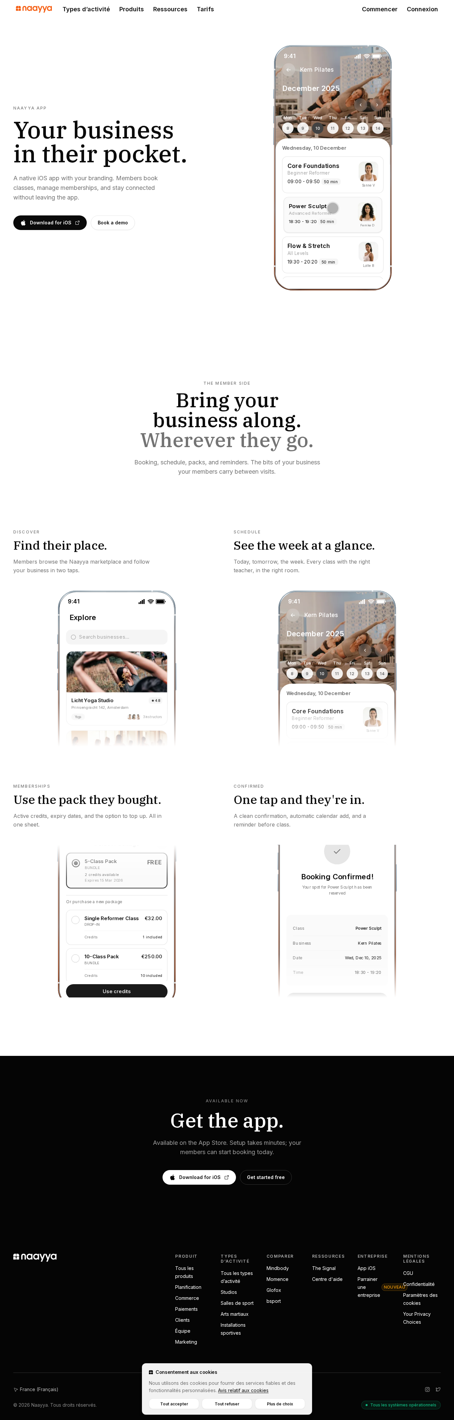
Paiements (186, 1309)
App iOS (367, 1268)
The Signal (324, 1268)
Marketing (186, 1342)
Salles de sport (237, 1303)
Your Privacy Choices (417, 1318)
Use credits (117, 991)
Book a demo (113, 222)
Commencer (379, 9)
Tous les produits (184, 1272)
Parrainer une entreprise (381, 1287)
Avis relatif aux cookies (243, 1390)
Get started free (266, 1177)
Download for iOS (50, 222)
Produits (131, 9)
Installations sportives (233, 1329)
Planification (188, 1287)
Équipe (182, 1331)
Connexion (422, 9)
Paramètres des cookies (420, 1299)
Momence (277, 1279)
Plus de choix (280, 1403)
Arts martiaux (235, 1314)
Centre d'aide (327, 1279)
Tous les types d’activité (237, 1277)
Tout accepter (174, 1403)
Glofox (274, 1290)
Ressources (170, 9)
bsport (274, 1301)
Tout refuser (227, 1403)
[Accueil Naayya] (34, 9)
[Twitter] (438, 1389)
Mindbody (278, 1268)
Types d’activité (86, 9)
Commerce (187, 1298)
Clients (182, 1320)
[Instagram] (427, 1389)
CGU (408, 1273)
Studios (229, 1292)
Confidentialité (419, 1284)
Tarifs (205, 9)
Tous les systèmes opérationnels (403, 1404)
